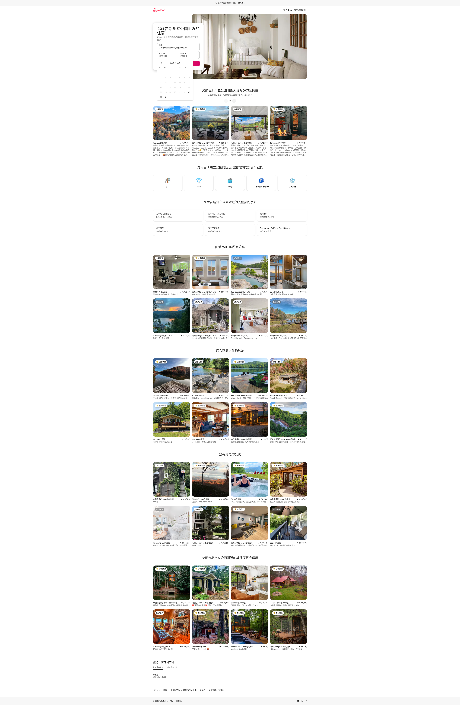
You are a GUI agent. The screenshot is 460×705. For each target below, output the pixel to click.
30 (161, 97)
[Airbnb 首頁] (159, 10)
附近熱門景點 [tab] (172, 667)
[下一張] (234, 101)
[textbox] (167, 56)
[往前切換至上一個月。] (161, 63)
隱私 (171, 701)
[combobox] (178, 47)
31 (165, 97)
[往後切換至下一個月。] (189, 63)
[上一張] (226, 101)
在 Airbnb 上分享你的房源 (294, 10)
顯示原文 (241, 3)
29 (189, 92)
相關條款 (179, 701)
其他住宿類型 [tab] (158, 667)
